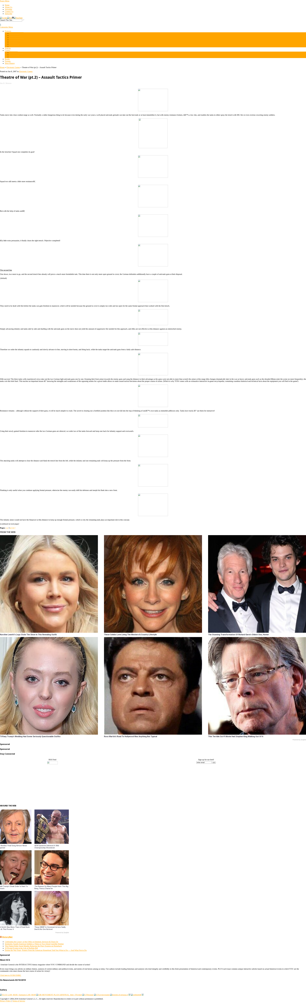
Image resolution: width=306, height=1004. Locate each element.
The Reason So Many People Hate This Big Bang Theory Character (51, 887)
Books (7, 59)
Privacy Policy (5, 1001)
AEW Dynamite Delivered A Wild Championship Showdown (46, 847)
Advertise (8, 9)
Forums (8, 61)
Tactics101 (14, 44)
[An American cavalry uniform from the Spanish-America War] (130, 995)
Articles (8, 48)
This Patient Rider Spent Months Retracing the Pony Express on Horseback (33, 946)
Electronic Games (16, 55)
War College (14, 46)
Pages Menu (4, 1)
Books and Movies (17, 40)
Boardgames (14, 57)
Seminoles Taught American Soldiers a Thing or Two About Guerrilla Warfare (34, 944)
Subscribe (8, 14)
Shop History (10, 63)
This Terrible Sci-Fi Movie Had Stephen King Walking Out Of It (235, 736)
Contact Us (9, 11)
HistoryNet (7, 937)
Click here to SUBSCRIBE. (10, 975)
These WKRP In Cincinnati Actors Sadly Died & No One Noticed (50, 928)
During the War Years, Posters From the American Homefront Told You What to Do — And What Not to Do (46, 950)
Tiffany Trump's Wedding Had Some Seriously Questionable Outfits (30, 736)
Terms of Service (18, 1001)
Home (7, 5)
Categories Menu (6, 27)
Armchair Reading (17, 33)
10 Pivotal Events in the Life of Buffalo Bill (21, 948)
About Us (8, 7)
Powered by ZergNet (299, 740)
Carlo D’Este (14, 35)
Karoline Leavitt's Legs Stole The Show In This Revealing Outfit (28, 634)
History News (15, 38)
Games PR (14, 53)
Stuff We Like (15, 42)
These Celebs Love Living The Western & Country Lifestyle (130, 634)
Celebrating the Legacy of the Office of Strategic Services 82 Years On (31, 942)
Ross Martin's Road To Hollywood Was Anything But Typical (130, 736)
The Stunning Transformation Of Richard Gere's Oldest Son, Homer (238, 634)
